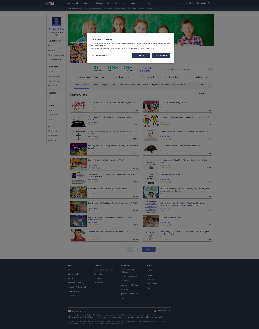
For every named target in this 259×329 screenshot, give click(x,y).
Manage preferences (99, 55)
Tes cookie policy (133, 48)
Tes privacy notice (148, 48)
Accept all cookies (161, 55)
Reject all (141, 55)
